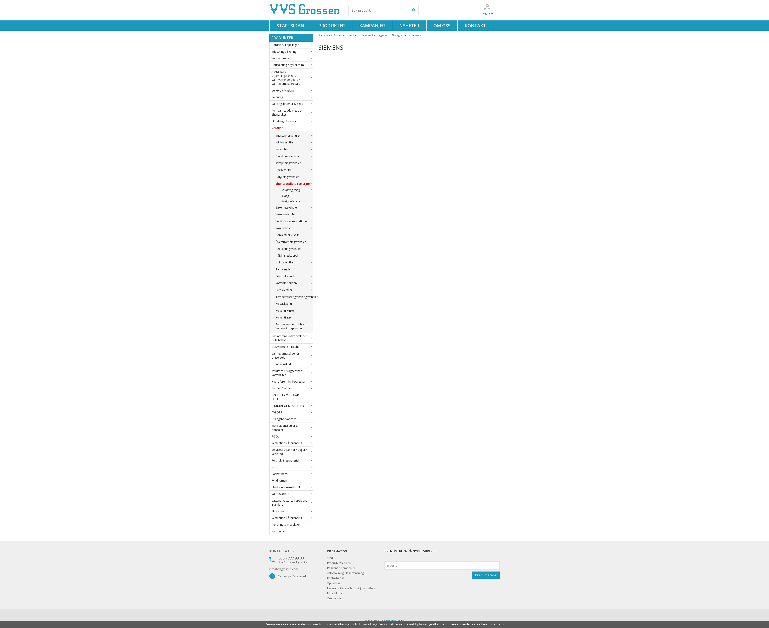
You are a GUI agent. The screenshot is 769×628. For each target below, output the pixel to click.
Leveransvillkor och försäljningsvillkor (351, 588)
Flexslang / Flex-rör (284, 121)
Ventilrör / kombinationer (292, 221)
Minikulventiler (285, 142)
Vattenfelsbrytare (287, 283)
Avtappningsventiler (288, 163)
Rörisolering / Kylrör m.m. (288, 65)
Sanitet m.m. (280, 474)
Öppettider (334, 583)
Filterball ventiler (286, 276)
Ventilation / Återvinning (287, 443)
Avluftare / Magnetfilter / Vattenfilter (287, 373)
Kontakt (475, 25)
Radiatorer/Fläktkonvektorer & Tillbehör (290, 338)
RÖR (274, 467)
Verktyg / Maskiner (284, 90)
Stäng (500, 624)
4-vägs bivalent (291, 201)
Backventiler (283, 170)
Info (492, 624)
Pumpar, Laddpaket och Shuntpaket (287, 112)
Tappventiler (284, 269)
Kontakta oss (281, 551)
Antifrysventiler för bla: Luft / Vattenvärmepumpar (294, 326)
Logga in (487, 13)
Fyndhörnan (279, 480)
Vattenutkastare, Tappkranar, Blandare (290, 502)
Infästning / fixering (284, 51)
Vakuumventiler (285, 214)
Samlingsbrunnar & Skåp (287, 104)
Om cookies (335, 598)
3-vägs (285, 196)
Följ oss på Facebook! (290, 576)
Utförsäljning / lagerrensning (345, 573)
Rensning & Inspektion (286, 524)
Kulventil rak (283, 317)
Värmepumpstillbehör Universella (285, 355)
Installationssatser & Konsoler (285, 427)
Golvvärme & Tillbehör (286, 347)
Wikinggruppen (395, 620)
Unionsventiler (285, 262)
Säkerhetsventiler (287, 207)
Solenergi (278, 97)
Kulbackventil (284, 303)
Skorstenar (279, 511)
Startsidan (290, 25)
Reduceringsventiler (288, 249)
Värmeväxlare (280, 494)
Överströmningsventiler (291, 242)
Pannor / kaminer (283, 388)
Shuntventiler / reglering (293, 183)
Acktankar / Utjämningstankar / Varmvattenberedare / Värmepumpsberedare (286, 78)
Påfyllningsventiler (287, 177)
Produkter (331, 25)
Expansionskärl (281, 364)
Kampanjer (372, 25)
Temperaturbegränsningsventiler (294, 297)
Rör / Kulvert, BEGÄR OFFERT (285, 397)
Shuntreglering (291, 190)
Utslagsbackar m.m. (284, 419)
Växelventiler (284, 228)
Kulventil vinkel (285, 310)
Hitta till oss (334, 593)
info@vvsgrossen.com (283, 569)
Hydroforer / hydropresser (288, 381)
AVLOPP (277, 412)
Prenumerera (485, 575)
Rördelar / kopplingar (285, 45)
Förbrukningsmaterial (285, 460)
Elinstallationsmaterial (286, 487)
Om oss (442, 25)
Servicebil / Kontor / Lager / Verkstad (289, 452)
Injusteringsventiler (288, 135)
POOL (275, 436)
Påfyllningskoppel (287, 255)
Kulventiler (282, 149)
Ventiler (277, 128)
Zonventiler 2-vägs (288, 235)
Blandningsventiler (287, 156)
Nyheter (409, 25)
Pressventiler (284, 290)
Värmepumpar (281, 58)
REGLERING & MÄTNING (288, 405)
